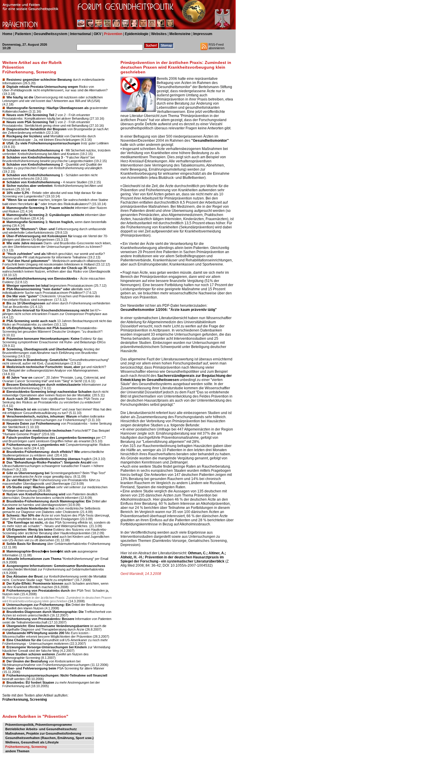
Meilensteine (180, 34)
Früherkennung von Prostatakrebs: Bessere (40, 619)
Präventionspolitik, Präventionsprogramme (38, 724)
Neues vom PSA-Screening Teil (30, 115)
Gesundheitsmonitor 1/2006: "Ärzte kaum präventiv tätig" (168, 310)
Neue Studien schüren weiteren (30, 654)
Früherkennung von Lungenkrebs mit (35, 444)
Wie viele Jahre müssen (24, 243)
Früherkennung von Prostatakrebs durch (38, 590)
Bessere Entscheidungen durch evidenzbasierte (43, 384)
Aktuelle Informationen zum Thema (33, 558)
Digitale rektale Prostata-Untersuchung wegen (42, 86)
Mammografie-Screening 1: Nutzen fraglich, (40, 222)
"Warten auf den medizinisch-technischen (39, 430)
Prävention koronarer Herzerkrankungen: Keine (43, 338)
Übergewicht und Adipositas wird (32, 536)
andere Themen (17, 751)
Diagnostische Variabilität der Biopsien (36, 129)
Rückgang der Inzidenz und (27, 136)
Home (7, 34)
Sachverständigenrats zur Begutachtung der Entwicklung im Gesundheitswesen (176, 378)
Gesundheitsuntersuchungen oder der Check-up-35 (46, 268)
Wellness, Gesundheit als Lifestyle (32, 742)
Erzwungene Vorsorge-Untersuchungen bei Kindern (46, 647)
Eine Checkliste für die (23, 640)
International (80, 34)
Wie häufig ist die (19, 97)
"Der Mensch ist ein (21, 409)
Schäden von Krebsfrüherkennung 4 (34, 150)
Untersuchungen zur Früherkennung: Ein (38, 604)
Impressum (202, 34)
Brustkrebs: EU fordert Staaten (30, 682)
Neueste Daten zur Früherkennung (33, 423)
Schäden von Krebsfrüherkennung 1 (34, 175)
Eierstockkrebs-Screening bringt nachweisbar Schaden (49, 391)
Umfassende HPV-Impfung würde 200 (35, 633)
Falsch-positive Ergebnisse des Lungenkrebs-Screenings (50, 437)
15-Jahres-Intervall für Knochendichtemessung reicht (47, 310)
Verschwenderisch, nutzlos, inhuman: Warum (41, 416)
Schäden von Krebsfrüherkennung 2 (34, 164)
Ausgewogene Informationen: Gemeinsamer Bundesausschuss (55, 566)
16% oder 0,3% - (18, 192)
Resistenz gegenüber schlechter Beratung (39, 79)
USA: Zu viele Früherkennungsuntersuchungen (43, 143)
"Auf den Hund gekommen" (27, 261)
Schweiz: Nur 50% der (23, 515)
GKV (97, 34)
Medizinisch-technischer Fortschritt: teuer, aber (43, 367)
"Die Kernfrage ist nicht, (25, 522)
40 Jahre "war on (19, 377)
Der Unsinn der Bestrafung (27, 661)
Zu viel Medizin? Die (22, 480)
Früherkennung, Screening (24, 699)
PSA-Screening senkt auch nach (31, 321)
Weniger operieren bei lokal (27, 285)
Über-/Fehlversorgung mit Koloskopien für (39, 236)
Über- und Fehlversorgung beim (31, 668)
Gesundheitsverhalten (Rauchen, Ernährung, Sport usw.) (49, 738)
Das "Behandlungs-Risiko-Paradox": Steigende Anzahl (48, 462)
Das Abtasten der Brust (24, 576)
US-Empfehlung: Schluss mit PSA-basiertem (40, 328)
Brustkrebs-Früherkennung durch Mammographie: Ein (48, 501)
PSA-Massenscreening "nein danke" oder (38, 289)
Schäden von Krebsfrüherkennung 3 (34, 157)
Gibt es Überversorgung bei (27, 473)
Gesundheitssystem (50, 34)
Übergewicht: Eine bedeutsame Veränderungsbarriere (47, 626)
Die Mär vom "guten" (22, 296)
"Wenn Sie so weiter (21, 200)
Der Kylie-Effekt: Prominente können (34, 583)
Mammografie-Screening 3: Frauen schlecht (40, 208)
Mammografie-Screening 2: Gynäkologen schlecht (45, 215)
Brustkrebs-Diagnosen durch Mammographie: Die (45, 611)
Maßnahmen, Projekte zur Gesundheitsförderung (43, 733)
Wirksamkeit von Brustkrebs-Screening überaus (43, 459)
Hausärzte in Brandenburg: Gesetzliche (37, 360)
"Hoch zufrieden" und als (26, 253)
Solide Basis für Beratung (26, 543)
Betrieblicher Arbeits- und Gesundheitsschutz (41, 729)
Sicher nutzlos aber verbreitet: (29, 185)
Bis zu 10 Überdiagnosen (25, 303)
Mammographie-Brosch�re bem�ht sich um (41, 551)
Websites (159, 34)
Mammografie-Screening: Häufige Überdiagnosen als (47, 108)
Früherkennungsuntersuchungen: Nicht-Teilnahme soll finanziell (56, 675)
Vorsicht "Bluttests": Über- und (30, 229)
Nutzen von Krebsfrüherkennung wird (35, 494)
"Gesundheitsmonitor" (210, 140)
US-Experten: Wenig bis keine (29, 529)
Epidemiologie (136, 34)
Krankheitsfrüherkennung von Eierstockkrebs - (42, 278)
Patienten (23, 34)
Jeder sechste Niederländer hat (30, 508)
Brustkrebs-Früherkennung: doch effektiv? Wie (43, 451)
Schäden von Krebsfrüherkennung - (34, 182)
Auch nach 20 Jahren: (23, 398)
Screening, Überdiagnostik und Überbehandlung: (44, 349)
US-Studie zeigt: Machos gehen (30, 487)
